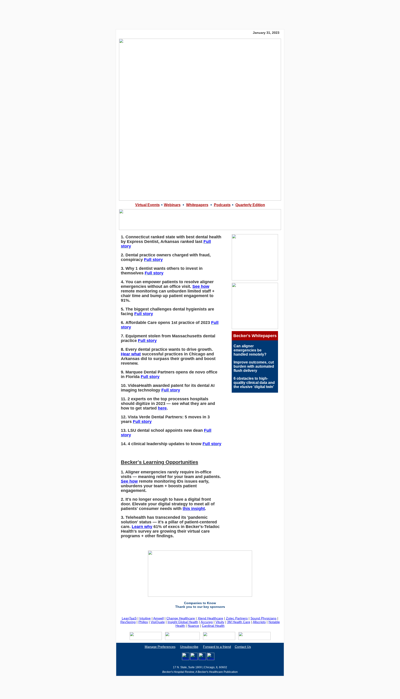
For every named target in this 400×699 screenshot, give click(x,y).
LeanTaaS (129, 618)
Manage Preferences (160, 647)
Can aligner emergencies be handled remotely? (250, 350)
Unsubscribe (189, 647)
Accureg (207, 622)
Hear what (131, 354)
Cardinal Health (213, 626)
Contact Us (243, 647)
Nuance (193, 626)
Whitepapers (197, 205)
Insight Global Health (183, 622)
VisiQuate (158, 622)
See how (200, 286)
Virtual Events (147, 205)
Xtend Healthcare (210, 618)
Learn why (142, 526)
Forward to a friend (217, 647)
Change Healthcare (180, 618)
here (162, 408)
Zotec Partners (237, 618)
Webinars (172, 205)
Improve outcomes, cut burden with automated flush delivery (254, 366)
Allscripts (259, 622)
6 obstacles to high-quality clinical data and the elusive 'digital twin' (254, 382)
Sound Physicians (263, 618)
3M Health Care (238, 622)
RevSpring (128, 622)
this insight (194, 508)
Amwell (158, 618)
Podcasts (222, 205)
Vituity (220, 622)
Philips (143, 622)
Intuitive (145, 618)
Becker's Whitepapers (255, 335)
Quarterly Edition (250, 205)
